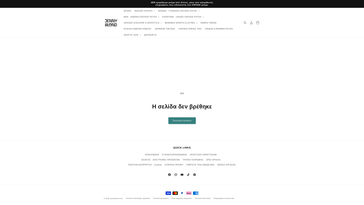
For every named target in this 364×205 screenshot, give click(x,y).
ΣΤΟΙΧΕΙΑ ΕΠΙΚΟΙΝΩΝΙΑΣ (174, 154)
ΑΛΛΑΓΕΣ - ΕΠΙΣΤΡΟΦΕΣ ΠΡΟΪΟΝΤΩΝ (160, 159)
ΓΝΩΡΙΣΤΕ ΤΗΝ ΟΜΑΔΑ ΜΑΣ (200, 164)
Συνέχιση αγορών (182, 120)
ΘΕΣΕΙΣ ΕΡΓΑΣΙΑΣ (226, 164)
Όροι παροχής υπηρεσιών (182, 198)
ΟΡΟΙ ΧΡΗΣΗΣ (213, 159)
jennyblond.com (116, 198)
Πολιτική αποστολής (203, 198)
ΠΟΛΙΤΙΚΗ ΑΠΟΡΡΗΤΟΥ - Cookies (145, 164)
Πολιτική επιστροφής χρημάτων (138, 198)
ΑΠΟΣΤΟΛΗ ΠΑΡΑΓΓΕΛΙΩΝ (203, 154)
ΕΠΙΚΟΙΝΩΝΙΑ (152, 154)
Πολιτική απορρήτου (161, 198)
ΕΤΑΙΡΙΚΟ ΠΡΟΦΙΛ (174, 164)
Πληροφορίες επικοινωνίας (224, 198)
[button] (144, 11)
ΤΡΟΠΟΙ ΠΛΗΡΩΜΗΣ (193, 159)
